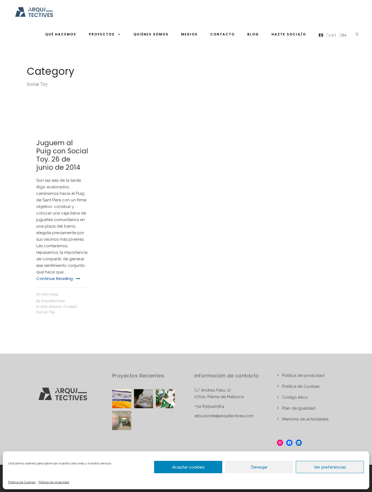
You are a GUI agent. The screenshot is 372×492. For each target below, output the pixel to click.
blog (253, 34)
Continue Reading (54, 278)
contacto (222, 34)
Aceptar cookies (188, 467)
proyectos (102, 34)
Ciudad (70, 307)
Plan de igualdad (298, 408)
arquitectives (53, 301)
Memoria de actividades (305, 419)
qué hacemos (60, 34)
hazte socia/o (289, 34)
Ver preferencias (330, 467)
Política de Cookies (22, 482)
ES (321, 35)
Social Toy (45, 312)
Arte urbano (50, 307)
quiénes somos (151, 34)
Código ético (295, 397)
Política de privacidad (53, 482)
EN (343, 35)
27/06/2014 (47, 294)
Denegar (259, 467)
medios (189, 34)
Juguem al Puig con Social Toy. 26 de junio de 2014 (62, 155)
